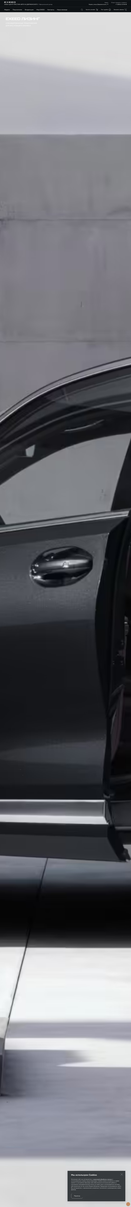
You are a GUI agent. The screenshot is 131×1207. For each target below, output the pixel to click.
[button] (122, 1174)
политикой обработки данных (102, 1179)
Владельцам (29, 10)
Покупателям (17, 10)
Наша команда (62, 10)
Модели (7, 10)
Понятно (77, 1196)
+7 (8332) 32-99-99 (121, 4)
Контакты (50, 10)
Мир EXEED (40, 10)
